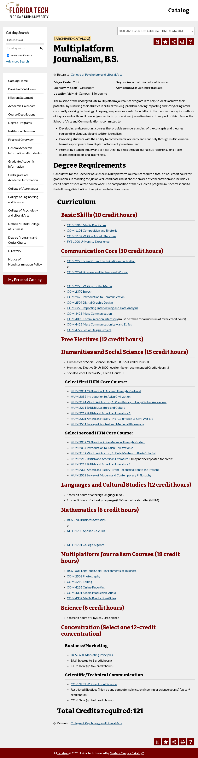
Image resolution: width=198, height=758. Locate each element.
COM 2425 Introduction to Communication (96, 297)
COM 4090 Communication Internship (92, 319)
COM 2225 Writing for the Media (89, 286)
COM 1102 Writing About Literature (91, 236)
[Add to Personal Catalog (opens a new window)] (165, 41)
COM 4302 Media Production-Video (91, 598)
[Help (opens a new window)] (190, 41)
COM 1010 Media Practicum (86, 225)
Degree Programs (20, 122)
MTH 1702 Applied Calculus (86, 531)
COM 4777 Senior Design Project (89, 330)
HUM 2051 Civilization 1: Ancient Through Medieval (106, 391)
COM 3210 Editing (79, 581)
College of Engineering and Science (23, 199)
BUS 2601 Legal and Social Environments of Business (102, 570)
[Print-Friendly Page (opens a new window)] (182, 41)
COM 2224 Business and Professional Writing (97, 272)
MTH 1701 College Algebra (85, 544)
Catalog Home (18, 80)
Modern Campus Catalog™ (127, 753)
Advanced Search (17, 61)
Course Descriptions (21, 114)
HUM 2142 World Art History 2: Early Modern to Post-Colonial (113, 453)
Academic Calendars (21, 106)
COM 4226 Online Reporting (86, 587)
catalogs (63, 753)
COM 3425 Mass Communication (89, 313)
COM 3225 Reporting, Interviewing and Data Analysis (102, 308)
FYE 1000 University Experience (88, 241)
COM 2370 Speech (79, 291)
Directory (14, 251)
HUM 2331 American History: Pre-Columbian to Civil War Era (112, 418)
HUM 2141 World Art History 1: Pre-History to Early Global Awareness (118, 402)
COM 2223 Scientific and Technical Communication (101, 261)
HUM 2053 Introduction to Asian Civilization (101, 396)
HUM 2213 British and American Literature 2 (101, 464)
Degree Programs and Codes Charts (22, 240)
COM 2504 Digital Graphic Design (90, 302)
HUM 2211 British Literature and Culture (98, 407)
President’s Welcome (22, 89)
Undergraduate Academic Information (23, 177)
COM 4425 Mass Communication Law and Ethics (99, 324)
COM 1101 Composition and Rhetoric (92, 230)
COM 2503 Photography (83, 576)
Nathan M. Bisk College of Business (24, 226)
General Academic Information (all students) (25, 150)
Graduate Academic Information (21, 163)
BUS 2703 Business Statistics (86, 520)
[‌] (27, 16)
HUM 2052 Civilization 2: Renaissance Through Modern (108, 442)
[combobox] (156, 31)
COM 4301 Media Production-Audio (91, 592)
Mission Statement (20, 97)
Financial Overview (20, 139)
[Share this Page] (173, 41)
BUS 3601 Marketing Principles (92, 655)
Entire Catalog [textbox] (15, 39)
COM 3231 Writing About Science (94, 684)
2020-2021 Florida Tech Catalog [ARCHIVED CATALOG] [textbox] (151, 31)
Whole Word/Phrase (21, 55)
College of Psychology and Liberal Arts (23, 212)
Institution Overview (21, 131)
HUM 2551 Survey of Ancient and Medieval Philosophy (107, 424)
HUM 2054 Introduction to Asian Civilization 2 (102, 448)
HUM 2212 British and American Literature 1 (101, 413)
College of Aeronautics (23, 188)
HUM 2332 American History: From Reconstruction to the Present (115, 469)
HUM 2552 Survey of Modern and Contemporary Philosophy (111, 475)
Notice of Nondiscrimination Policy (25, 261)
